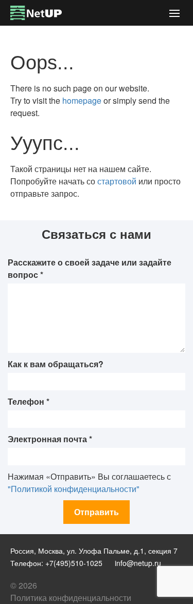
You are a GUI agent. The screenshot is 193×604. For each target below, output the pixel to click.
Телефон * (28, 401)
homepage (81, 100)
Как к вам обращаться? (55, 364)
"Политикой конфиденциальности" (73, 489)
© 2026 (23, 585)
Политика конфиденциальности (70, 597)
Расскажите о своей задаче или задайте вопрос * (89, 268)
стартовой (116, 181)
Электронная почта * (50, 439)
